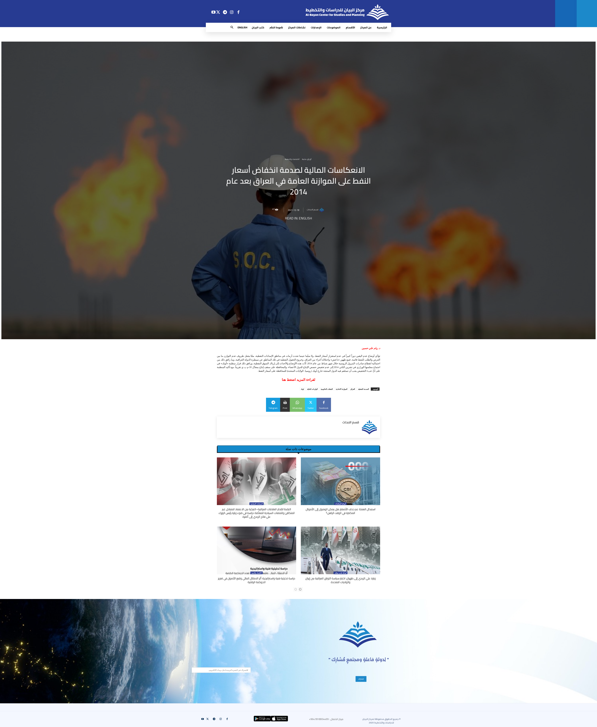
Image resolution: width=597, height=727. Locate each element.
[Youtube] (213, 12)
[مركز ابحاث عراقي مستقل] (357, 634)
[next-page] (300, 589)
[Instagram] (231, 12)
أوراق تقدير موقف (341, 573)
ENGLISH (305, 218)
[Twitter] (218, 12)
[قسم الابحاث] (322, 210)
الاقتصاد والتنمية (292, 160)
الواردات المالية (312, 389)
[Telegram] (224, 12)
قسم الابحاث (312, 210)
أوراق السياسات (340, 504)
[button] (232, 27)
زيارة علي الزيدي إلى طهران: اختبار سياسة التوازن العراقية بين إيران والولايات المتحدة (340, 580)
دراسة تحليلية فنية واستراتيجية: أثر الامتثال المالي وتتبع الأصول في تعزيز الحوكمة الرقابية (256, 580)
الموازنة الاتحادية (341, 389)
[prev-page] (295, 589)
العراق (352, 389)
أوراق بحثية (306, 160)
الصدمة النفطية (363, 389)
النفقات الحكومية (327, 389)
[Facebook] (238, 12)
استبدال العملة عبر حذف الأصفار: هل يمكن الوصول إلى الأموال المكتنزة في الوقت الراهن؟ (340, 511)
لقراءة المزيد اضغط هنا (298, 380)
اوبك (302, 389)
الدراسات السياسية (256, 504)
